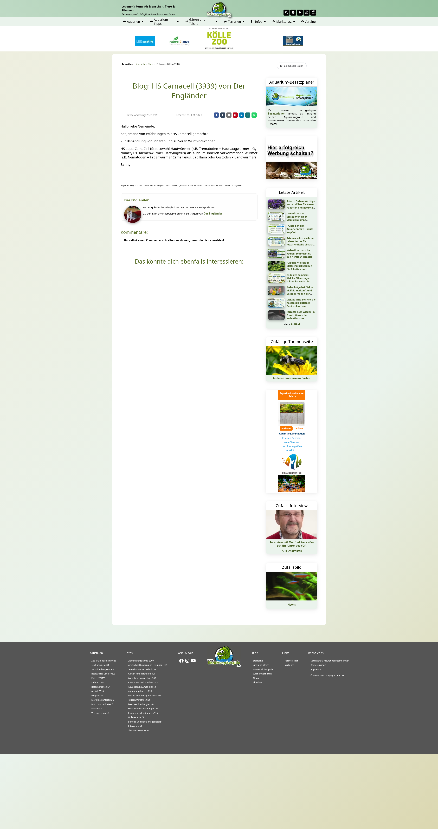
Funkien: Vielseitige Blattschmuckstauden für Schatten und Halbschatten (299, 267)
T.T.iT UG (340, 675)
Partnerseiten (292, 660)
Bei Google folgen (293, 65)
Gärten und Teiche (197, 21)
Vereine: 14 (96, 708)
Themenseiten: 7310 (138, 730)
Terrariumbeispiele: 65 (102, 669)
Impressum (316, 669)
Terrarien (234, 21)
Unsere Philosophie (263, 669)
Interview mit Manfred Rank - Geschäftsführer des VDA (292, 543)
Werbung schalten (262, 673)
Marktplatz (284, 21)
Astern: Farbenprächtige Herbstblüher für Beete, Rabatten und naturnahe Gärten (301, 205)
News (256, 678)
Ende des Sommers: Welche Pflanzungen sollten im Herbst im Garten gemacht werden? (298, 281)
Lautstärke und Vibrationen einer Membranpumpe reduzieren (297, 218)
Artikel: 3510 (97, 691)
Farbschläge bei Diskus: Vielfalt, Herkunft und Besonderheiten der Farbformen (300, 292)
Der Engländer (213, 213)
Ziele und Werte (261, 664)
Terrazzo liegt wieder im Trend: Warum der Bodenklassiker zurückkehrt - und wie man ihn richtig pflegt (301, 318)
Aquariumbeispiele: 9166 (103, 660)
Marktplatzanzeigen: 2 (102, 699)
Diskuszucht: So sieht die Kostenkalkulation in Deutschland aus (301, 303)
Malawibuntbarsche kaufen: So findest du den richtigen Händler (299, 253)
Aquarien (133, 21)
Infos (258, 21)
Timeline (257, 682)
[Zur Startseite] (224, 666)
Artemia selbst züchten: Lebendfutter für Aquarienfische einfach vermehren (300, 242)
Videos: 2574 (97, 682)
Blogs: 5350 (97, 695)
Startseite (140, 64)
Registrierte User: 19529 (103, 673)
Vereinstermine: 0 (100, 712)
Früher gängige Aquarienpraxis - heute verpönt (300, 229)
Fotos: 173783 (98, 678)
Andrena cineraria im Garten (292, 378)
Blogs (150, 64)
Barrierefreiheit (318, 664)
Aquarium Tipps (161, 21)
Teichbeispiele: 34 (100, 664)
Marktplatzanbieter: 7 (102, 704)
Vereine (310, 21)
